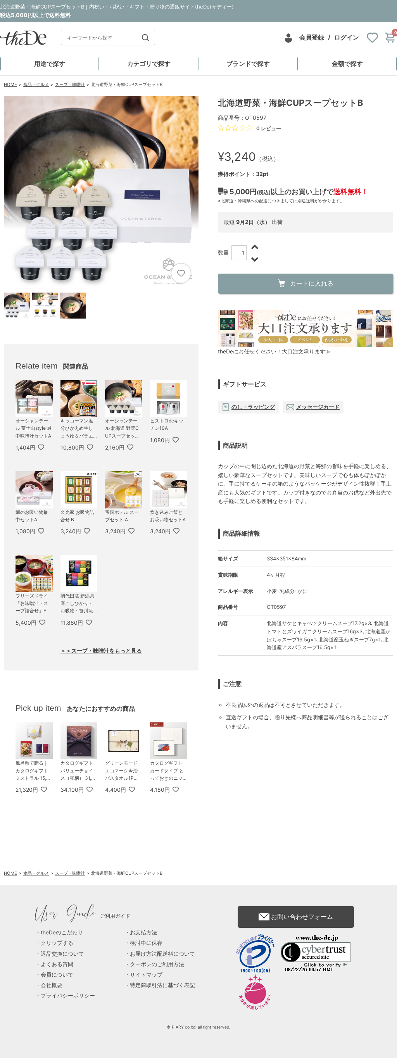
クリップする (57, 943)
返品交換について (62, 954)
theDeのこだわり (62, 932)
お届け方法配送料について (162, 954)
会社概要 (51, 985)
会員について (57, 975)
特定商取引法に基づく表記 (162, 985)
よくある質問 (57, 964)
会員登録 (311, 37)
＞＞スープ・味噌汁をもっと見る (101, 650)
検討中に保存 (146, 943)
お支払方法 (143, 932)
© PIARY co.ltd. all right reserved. (198, 1027)
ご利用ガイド (82, 916)
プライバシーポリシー (68, 996)
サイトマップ (146, 975)
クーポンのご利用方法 (157, 964)
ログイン (346, 37)
